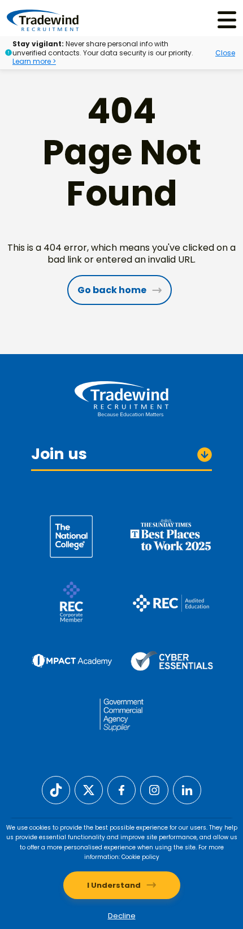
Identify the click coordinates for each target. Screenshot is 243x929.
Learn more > (34, 61)
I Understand (114, 885)
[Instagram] (154, 789)
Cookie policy (140, 857)
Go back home (111, 290)
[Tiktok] (56, 789)
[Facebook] (121, 789)
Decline (122, 915)
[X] (89, 789)
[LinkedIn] (187, 789)
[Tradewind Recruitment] (43, 19)
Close (225, 53)
